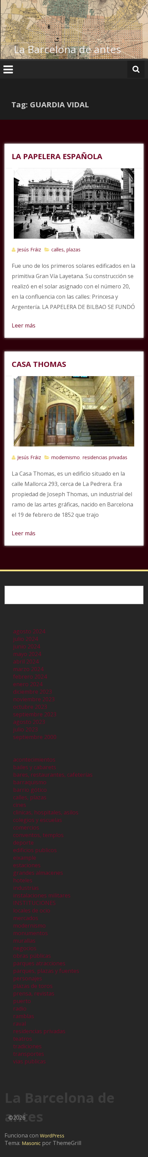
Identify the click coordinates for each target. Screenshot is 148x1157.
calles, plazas (66, 249)
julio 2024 (25, 639)
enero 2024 (27, 684)
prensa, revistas (33, 993)
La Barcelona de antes (67, 49)
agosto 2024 (29, 631)
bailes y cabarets (34, 767)
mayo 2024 (27, 654)
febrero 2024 (30, 676)
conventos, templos (38, 835)
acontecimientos (34, 759)
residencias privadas (105, 457)
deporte (23, 842)
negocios (24, 948)
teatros (22, 1038)
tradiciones (27, 1046)
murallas (24, 940)
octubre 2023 (30, 707)
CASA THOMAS (39, 364)
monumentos (30, 933)
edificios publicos (35, 850)
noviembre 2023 (34, 699)
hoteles (22, 880)
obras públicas (32, 955)
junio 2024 (26, 646)
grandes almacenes (38, 872)
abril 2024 (26, 661)
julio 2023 (25, 729)
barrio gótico (30, 790)
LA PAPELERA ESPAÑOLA (57, 156)
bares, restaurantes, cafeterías (53, 774)
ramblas (23, 1016)
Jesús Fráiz (29, 249)
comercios (26, 827)
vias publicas (29, 1061)
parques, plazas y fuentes (46, 971)
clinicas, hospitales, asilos (45, 812)
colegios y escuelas (37, 820)
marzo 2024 (28, 669)
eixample (24, 857)
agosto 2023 (29, 722)
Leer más (23, 325)
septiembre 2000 (34, 737)
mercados (25, 918)
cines (19, 805)
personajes (27, 978)
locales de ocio (31, 910)
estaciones (27, 865)
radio (20, 1008)
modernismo (65, 457)
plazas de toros (33, 986)
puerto (22, 1001)
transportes (28, 1054)
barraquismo (29, 782)
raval (19, 1023)
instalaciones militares (42, 895)
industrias (26, 888)
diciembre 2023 (32, 691)
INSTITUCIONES (34, 903)
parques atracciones (39, 963)
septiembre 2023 (34, 714)
